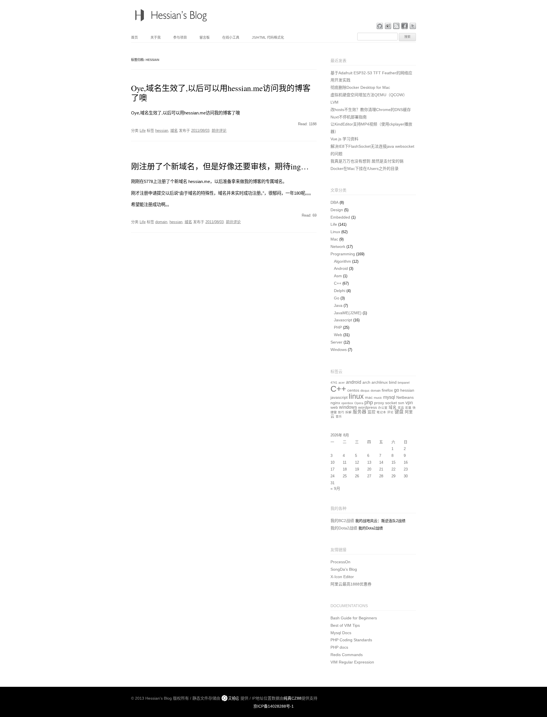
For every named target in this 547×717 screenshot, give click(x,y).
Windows (338, 349)
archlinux (380, 382)
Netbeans (405, 397)
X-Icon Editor (342, 576)
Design (336, 210)
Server (336, 342)
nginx (335, 403)
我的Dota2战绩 (343, 528)
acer (341, 382)
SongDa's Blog (343, 569)
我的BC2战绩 (342, 520)
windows (348, 407)
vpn (409, 402)
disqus (365, 390)
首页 (134, 38)
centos (353, 390)
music (378, 397)
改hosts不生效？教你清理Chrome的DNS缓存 (370, 109)
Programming (342, 254)
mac (369, 397)
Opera (358, 403)
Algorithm (342, 261)
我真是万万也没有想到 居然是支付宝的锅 (366, 161)
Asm (338, 276)
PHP (338, 327)
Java (338, 305)
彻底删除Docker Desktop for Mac (360, 87)
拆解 (348, 412)
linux (356, 396)
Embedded (340, 217)
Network (337, 246)
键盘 (399, 411)
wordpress (367, 407)
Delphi (339, 290)
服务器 (359, 411)
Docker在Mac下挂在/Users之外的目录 (364, 168)
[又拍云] (230, 698)
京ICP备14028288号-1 (273, 706)
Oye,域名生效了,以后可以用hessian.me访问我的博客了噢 (221, 93)
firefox (387, 390)
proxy (379, 403)
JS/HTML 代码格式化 (268, 38)
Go (336, 298)
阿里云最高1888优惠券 (351, 584)
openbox (347, 403)
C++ (337, 283)
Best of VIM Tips (345, 625)
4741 (333, 382)
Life (143, 130)
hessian (161, 130)
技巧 (341, 412)
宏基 (408, 407)
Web (338, 334)
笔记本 (381, 412)
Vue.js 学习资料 (344, 139)
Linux (335, 231)
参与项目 (180, 38)
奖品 (401, 407)
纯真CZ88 (292, 698)
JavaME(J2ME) (348, 313)
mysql (389, 397)
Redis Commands (346, 654)
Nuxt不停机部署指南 (348, 117)
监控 (371, 412)
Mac (334, 239)
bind (393, 382)
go (396, 390)
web (334, 407)
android (353, 382)
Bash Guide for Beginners (353, 618)
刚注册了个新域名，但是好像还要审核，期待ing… (220, 166)
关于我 (155, 38)
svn (401, 403)
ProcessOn (340, 562)
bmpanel (403, 382)
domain (161, 222)
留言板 (204, 38)
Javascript (343, 320)
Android (341, 268)
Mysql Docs (340, 632)
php (368, 402)
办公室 (382, 407)
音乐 (339, 416)
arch (366, 382)
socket (391, 403)
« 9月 (335, 488)
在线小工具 (230, 38)
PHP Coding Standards (351, 640)
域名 (174, 130)
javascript (339, 397)
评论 (390, 412)
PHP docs (339, 647)
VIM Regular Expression (352, 662)
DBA (334, 202)
